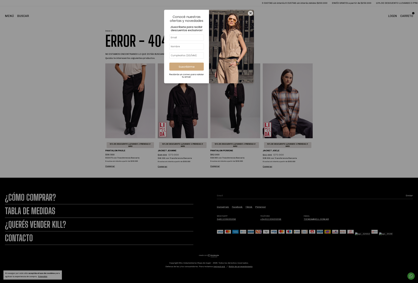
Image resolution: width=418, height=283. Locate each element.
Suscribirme (187, 67)
